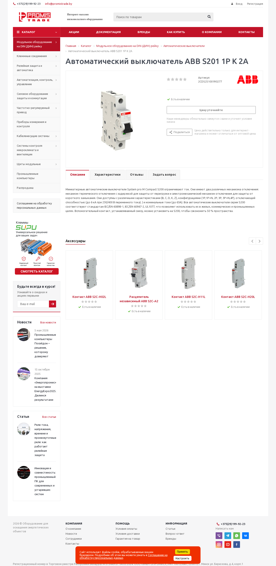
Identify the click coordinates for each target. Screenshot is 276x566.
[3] (177, 79)
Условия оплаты (126, 528)
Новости (71, 533)
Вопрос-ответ (175, 533)
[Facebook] (236, 544)
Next (259, 241)
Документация (108, 31)
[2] (173, 79)
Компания (74, 523)
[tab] (77, 175)
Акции (74, 31)
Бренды (144, 31)
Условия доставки (128, 533)
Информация (176, 523)
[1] (169, 79)
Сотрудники (74, 538)
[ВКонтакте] (245, 535)
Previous (252, 241)
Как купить (176, 31)
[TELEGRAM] (227, 535)
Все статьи (49, 416)
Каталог (28, 31)
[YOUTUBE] (227, 544)
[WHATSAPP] (236, 535)
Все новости (48, 322)
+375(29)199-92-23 (29, 3)
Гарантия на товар (128, 538)
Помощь (123, 523)
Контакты (246, 31)
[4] (181, 79)
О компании (212, 31)
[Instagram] (219, 544)
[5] (185, 79)
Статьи (170, 528)
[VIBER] (219, 535)
